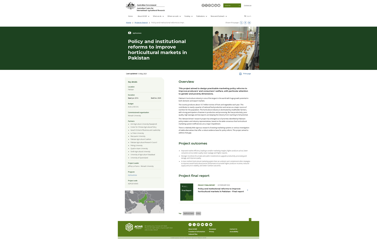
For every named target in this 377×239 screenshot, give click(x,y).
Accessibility (234, 232)
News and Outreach (217, 16)
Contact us (247, 5)
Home (130, 16)
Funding (187, 16)
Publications (200, 16)
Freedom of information (196, 232)
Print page (247, 74)
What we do (157, 16)
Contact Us (233, 229)
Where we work (172, 16)
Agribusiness (132, 175)
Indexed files (192, 234)
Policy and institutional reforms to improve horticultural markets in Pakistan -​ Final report (221, 190)
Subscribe (227, 5)
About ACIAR (142, 16)
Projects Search (141, 23)
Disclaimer (212, 229)
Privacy (211, 232)
